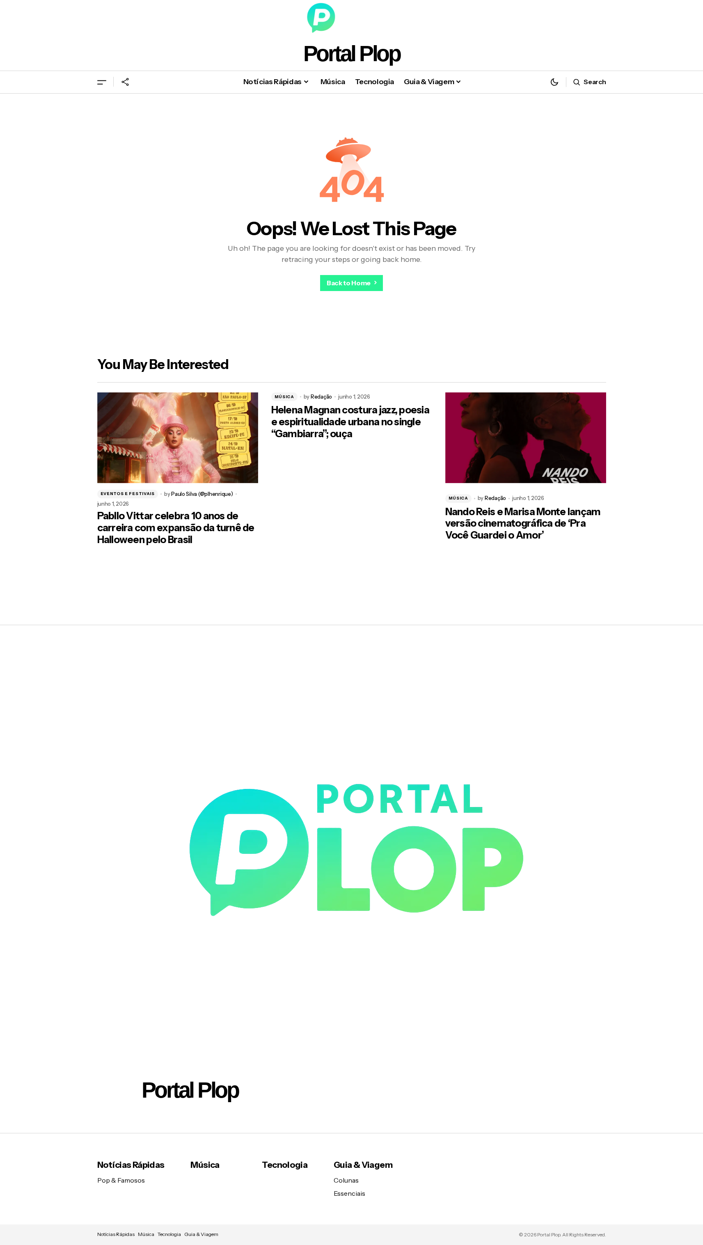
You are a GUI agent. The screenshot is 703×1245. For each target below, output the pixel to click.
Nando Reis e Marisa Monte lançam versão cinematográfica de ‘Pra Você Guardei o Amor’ (523, 523)
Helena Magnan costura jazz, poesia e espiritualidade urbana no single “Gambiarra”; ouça (350, 422)
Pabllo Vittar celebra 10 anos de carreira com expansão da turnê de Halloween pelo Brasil (175, 528)
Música (284, 396)
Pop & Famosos (121, 1180)
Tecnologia (284, 1165)
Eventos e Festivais (128, 493)
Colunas (346, 1180)
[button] (102, 82)
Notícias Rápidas (131, 1165)
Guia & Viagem (363, 1165)
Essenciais (349, 1193)
